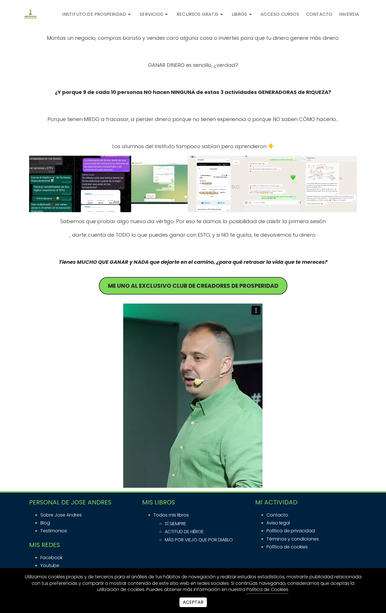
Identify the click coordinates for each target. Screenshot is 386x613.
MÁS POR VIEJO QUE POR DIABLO (199, 540)
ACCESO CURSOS (280, 14)
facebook (51, 557)
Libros (239, 14)
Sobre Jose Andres (61, 515)
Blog (45, 523)
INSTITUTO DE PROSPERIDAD (94, 14)
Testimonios (53, 531)
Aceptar (193, 602)
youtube (49, 565)
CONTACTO (319, 14)
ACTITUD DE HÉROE (184, 531)
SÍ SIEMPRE (175, 523)
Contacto (277, 515)
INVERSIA (349, 14)
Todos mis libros (171, 515)
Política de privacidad (290, 531)
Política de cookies (287, 547)
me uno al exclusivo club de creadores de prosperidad (193, 286)
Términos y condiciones (292, 539)
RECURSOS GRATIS (197, 14)
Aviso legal (278, 523)
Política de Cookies (267, 589)
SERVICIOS (151, 14)
